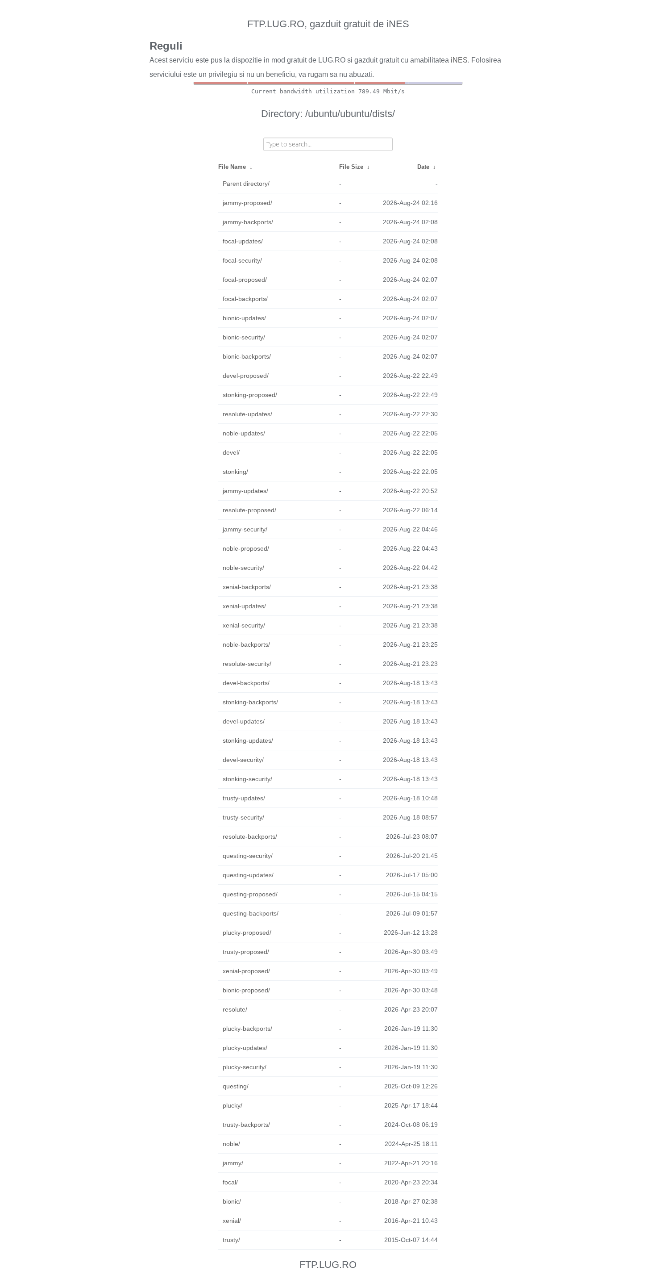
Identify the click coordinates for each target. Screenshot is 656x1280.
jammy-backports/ (248, 222)
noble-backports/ (246, 644)
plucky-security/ (244, 1067)
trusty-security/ (243, 817)
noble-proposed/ (246, 548)
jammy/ (233, 1163)
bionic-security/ (244, 337)
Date (423, 166)
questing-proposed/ (250, 894)
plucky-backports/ (247, 1028)
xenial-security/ (244, 625)
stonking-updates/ (248, 740)
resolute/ (235, 1009)
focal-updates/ (243, 241)
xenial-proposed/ (246, 971)
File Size (351, 166)
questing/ (236, 1086)
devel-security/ (243, 759)
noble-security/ (243, 567)
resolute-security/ (247, 663)
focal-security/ (242, 260)
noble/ (231, 1143)
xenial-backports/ (247, 586)
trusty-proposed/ (246, 951)
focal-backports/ (245, 298)
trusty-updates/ (244, 798)
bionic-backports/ (247, 356)
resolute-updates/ (247, 414)
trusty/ (231, 1239)
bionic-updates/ (244, 318)
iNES (459, 60)
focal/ (230, 1182)
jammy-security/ (245, 529)
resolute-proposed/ (249, 510)
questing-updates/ (248, 874)
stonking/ (235, 471)
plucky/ (232, 1105)
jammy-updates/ (245, 490)
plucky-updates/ (245, 1047)
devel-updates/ (244, 721)
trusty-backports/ (246, 1124)
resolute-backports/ (250, 836)
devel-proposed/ (246, 375)
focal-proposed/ (245, 279)
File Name (232, 166)
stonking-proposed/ (250, 394)
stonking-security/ (247, 778)
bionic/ (232, 1201)
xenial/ (232, 1220)
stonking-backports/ (250, 702)
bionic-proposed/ (246, 990)
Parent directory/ (246, 183)
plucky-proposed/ (247, 932)
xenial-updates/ (244, 606)
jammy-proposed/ (247, 202)
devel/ (231, 452)
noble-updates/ (244, 433)
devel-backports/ (246, 682)
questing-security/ (248, 855)
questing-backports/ (250, 913)
